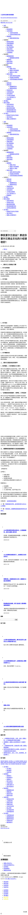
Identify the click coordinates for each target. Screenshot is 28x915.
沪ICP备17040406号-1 (10, 878)
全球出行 (7, 763)
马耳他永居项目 (14, 32)
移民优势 (2, 761)
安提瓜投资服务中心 (9, 865)
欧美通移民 (7, 868)
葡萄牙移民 (10, 61)
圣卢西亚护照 (10, 809)
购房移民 (6, 788)
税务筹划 (13, 763)
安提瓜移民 (10, 49)
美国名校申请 (7, 870)
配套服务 (9, 99)
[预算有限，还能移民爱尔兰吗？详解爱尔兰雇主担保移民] (15, 575)
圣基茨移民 (10, 45)
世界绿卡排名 (10, 106)
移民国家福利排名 (11, 109)
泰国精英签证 (13, 86)
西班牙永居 (10, 793)
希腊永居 (9, 791)
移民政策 (25, 762)
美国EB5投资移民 (14, 70)
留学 (21, 763)
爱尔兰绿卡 (10, 781)
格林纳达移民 (10, 41)
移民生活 (20, 762)
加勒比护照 (6, 762)
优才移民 (6, 813)
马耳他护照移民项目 (15, 34)
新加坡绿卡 (10, 777)
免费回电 (6, 899)
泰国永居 (9, 84)
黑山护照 (9, 808)
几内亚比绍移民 (11, 95)
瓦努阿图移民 (10, 43)
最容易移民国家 (11, 108)
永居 (25, 761)
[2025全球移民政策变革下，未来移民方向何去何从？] (15, 551)
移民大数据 (7, 102)
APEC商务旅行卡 (11, 97)
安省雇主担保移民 (14, 77)
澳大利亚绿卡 (10, 786)
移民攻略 (17, 763)
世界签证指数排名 (11, 111)
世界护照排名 (10, 104)
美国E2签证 (13, 68)
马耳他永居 (10, 783)
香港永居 (9, 83)
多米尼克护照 (10, 806)
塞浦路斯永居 (10, 790)
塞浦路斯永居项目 (14, 57)
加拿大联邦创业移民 (15, 75)
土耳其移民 (10, 52)
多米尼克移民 (10, 50)
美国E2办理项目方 (11, 118)
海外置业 (6, 101)
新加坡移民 (10, 29)
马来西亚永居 (10, 92)
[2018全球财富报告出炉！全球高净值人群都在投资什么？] (15, 657)
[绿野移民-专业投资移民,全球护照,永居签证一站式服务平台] (14, 223)
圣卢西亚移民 (10, 47)
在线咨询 (6, 885)
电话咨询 (6, 881)
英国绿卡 (9, 779)
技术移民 (6, 893)
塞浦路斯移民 (10, 56)
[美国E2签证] (15, 702)
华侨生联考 (10, 93)
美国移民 (9, 66)
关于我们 (6, 113)
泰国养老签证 (13, 88)
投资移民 (9, 501)
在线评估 (9, 772)
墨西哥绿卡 (10, 822)
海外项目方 (10, 117)
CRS (14, 761)
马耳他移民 (10, 31)
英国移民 (9, 36)
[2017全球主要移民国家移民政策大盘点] (15, 723)
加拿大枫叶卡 (10, 784)
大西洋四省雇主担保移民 (16, 79)
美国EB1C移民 (13, 72)
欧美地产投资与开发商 (13, 115)
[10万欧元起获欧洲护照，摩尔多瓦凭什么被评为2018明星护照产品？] (15, 636)
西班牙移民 (10, 63)
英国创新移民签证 (14, 38)
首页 (5, 25)
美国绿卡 (9, 775)
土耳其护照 (10, 800)
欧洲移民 (14, 501)
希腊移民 (9, 59)
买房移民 (17, 761)
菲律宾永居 (10, 90)
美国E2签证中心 (8, 863)
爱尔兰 (5, 249)
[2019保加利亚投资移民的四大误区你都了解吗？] (15, 678)
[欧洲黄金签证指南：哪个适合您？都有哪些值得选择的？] (15, 600)
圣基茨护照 (10, 804)
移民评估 (6, 897)
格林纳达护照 (10, 799)
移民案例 (9, 770)
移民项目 (6, 883)
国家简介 (7, 761)
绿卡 (10, 763)
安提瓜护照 (10, 802)
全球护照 (6, 797)
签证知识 (24, 763)
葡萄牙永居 (10, 795)
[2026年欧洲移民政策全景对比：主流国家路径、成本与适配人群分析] (15, 527)
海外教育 (2, 763)
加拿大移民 (10, 74)
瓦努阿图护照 (10, 811)
